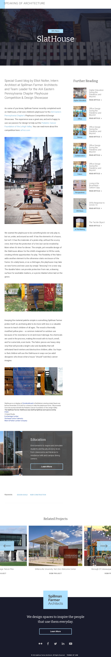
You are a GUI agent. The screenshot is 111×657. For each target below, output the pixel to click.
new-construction (38, 495)
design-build (22, 495)
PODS (7, 412)
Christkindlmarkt (28, 403)
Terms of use (72, 655)
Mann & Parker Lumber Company (16, 421)
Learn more (46, 466)
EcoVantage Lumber (12, 416)
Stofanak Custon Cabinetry (14, 418)
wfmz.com (25, 130)
